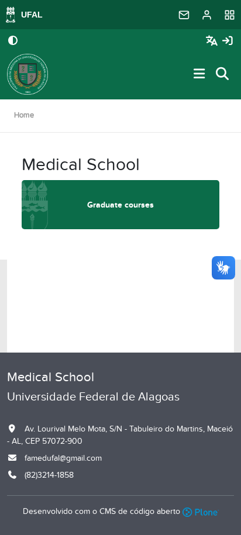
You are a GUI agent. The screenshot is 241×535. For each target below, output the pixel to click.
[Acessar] (227, 41)
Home (24, 115)
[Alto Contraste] (13, 41)
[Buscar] (223, 74)
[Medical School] (27, 74)
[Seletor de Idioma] (213, 41)
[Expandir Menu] (199, 74)
